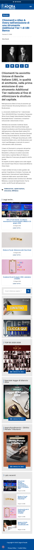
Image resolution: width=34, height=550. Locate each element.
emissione (7, 191)
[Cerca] (28, 291)
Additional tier (8, 189)
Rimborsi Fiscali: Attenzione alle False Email (17, 250)
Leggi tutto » (17, 228)
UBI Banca (15, 191)
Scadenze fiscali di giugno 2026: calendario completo (17, 278)
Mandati (6, 15)
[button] (7, 66)
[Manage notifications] (3, 547)
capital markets (19, 189)
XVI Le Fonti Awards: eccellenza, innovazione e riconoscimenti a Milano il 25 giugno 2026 (17, 221)
